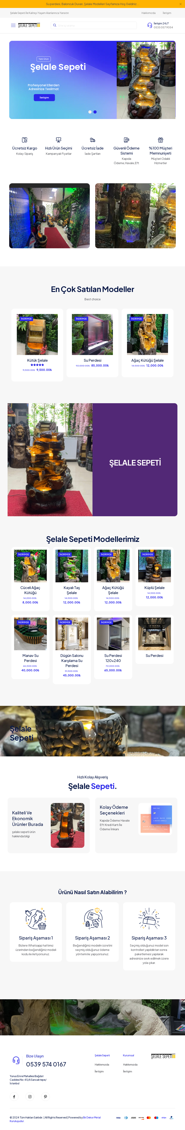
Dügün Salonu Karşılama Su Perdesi (71, 660)
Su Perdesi (92, 360)
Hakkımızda (102, 1064)
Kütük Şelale (37, 360)
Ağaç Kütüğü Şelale (147, 360)
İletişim (99, 1071)
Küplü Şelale (154, 587)
